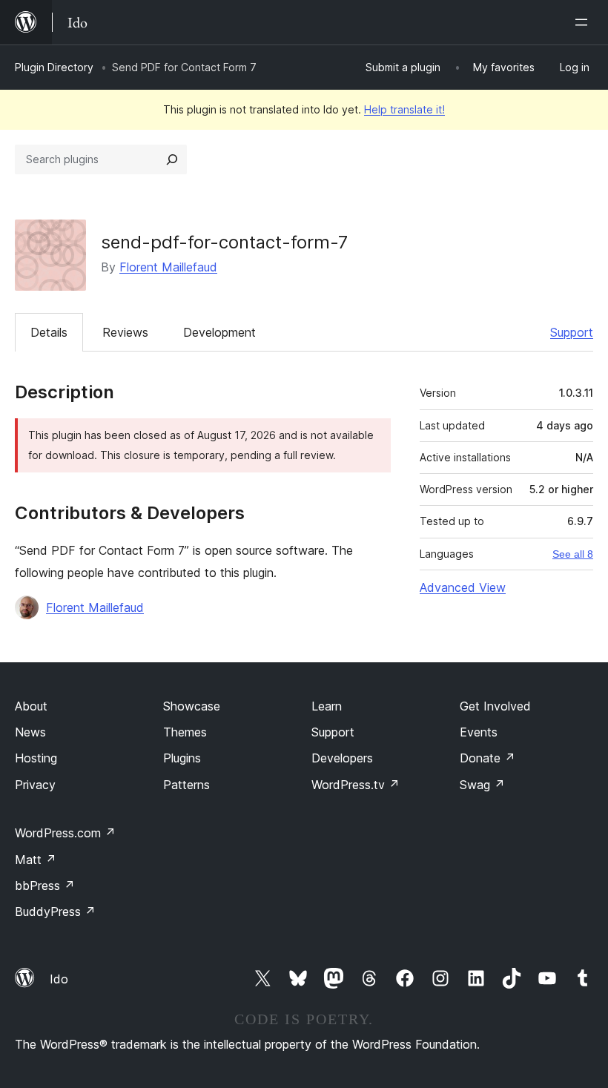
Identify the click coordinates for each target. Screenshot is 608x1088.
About (31, 706)
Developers (342, 758)
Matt (35, 859)
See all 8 (572, 554)
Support (571, 332)
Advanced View (463, 587)
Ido (59, 979)
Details (48, 332)
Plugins (182, 758)
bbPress (45, 885)
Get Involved (495, 706)
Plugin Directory (54, 67)
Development (219, 332)
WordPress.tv (355, 784)
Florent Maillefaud (168, 267)
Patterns (186, 784)
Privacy (35, 784)
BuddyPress (55, 911)
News (30, 732)
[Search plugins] (172, 159)
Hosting (36, 758)
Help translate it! (404, 109)
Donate (487, 758)
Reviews (125, 332)
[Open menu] (584, 22)
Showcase (191, 706)
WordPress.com (65, 832)
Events (479, 732)
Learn (326, 706)
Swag (482, 784)
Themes (185, 732)
